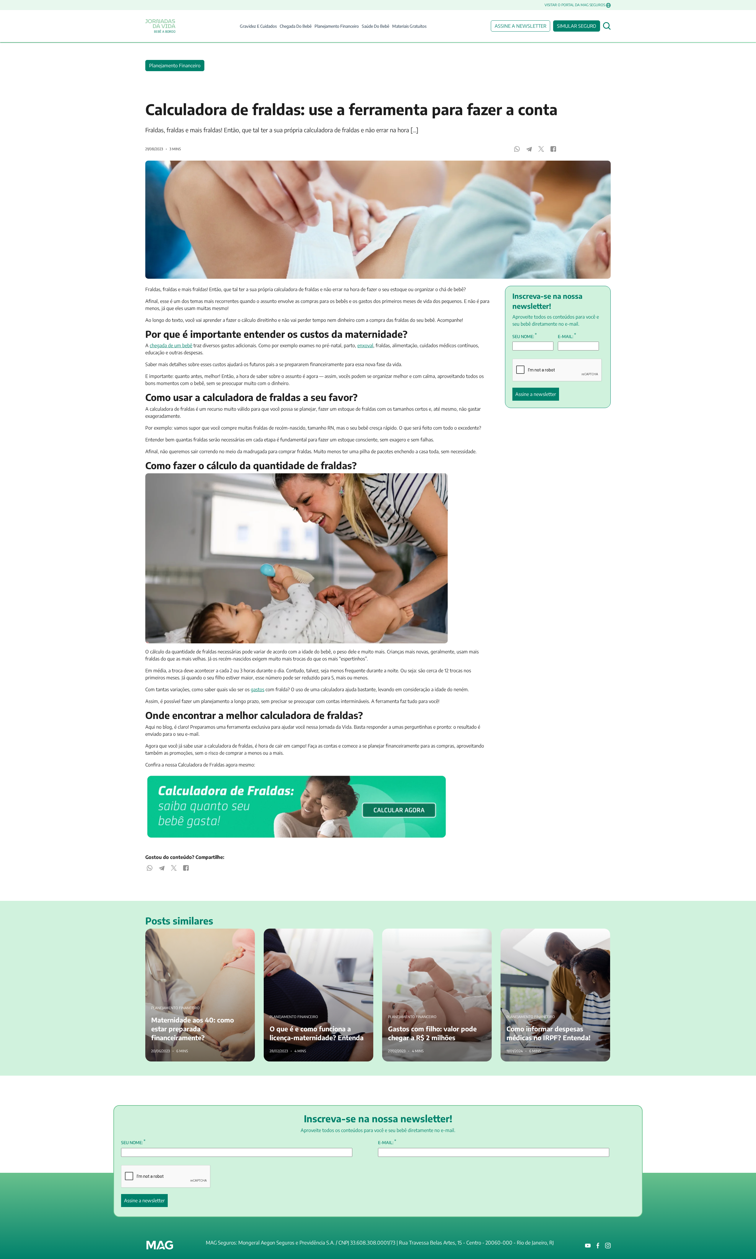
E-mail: (567, 336)
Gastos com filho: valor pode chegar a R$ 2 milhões (435, 932)
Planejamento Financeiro (337, 26)
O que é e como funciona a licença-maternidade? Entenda (314, 935)
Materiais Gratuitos (409, 26)
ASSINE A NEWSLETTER (520, 26)
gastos (257, 689)
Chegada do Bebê (296, 26)
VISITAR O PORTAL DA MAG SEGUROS (575, 5)
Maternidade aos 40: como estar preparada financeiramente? (189, 935)
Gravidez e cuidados (258, 26)
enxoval (365, 345)
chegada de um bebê (171, 345)
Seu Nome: (524, 336)
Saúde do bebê (375, 26)
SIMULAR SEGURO (576, 26)
